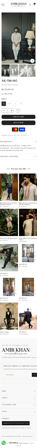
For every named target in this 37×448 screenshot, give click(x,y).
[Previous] (4, 38)
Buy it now (18, 123)
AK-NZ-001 (23, 298)
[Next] (32, 38)
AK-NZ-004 (23, 264)
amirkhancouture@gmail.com (16, 423)
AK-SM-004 (4, 273)
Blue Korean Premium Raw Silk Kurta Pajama (8, 203)
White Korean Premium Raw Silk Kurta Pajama (28, 203)
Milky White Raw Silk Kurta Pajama (28, 239)
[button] (7, 94)
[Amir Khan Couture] (16, 351)
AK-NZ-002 (4, 298)
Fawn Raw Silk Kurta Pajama (9, 238)
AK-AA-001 (23, 332)
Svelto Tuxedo (4, 332)
